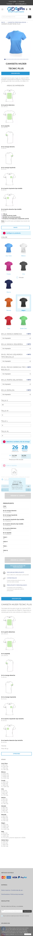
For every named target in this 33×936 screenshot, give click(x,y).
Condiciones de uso (17, 890)
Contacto (9, 4)
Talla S (5, 537)
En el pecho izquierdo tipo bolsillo (13, 519)
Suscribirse (27, 911)
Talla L (5, 546)
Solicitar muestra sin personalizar (17, 566)
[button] (4, 60)
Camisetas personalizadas (17, 22)
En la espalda (7, 533)
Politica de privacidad (16, 894)
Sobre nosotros (5, 890)
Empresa (21, 1)
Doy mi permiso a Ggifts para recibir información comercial (16, 915)
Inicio (3, 22)
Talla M (5, 541)
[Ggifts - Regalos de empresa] (16, 10)
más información (18, 934)
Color (4, 506)
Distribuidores (5, 894)
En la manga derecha (9, 510)
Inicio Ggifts (12, 1)
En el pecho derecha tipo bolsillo (13, 524)
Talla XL (5, 550)
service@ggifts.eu (20, 4)
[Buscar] (29, 16)
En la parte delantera (9, 528)
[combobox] (16, 16)
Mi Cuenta (27, 10)
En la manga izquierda (10, 515)
